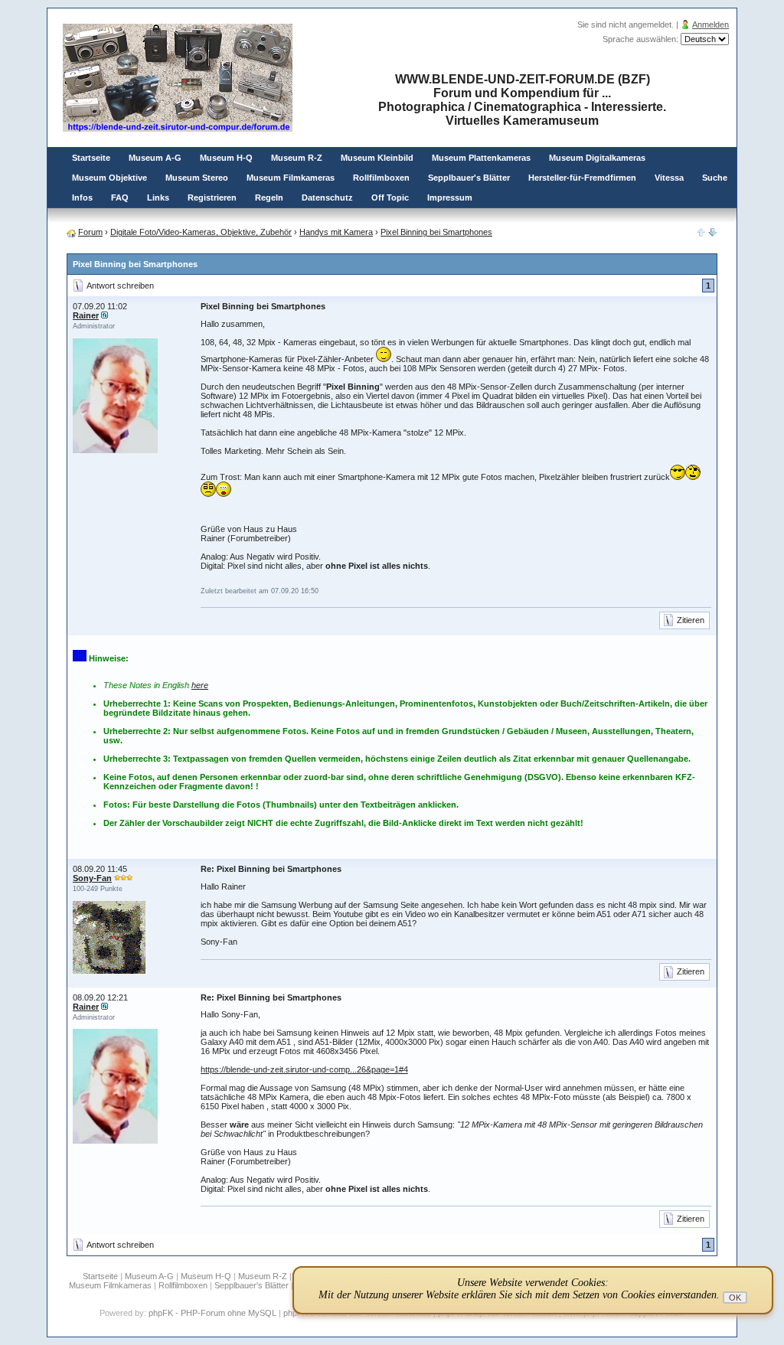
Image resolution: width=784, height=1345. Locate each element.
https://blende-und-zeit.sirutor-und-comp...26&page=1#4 (304, 1069)
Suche (714, 177)
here (199, 685)
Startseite (91, 157)
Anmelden (710, 24)
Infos (82, 197)
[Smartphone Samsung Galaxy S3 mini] (712, 233)
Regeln (269, 197)
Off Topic (390, 197)
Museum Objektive (109, 177)
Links (158, 197)
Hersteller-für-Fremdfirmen (582, 177)
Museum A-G (155, 157)
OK (735, 1297)
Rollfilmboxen (381, 177)
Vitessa (669, 177)
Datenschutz (327, 197)
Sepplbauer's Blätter (469, 177)
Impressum (449, 197)
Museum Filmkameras (291, 177)
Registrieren (212, 197)
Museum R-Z (296, 157)
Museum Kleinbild (377, 157)
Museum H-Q (226, 157)
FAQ (120, 197)
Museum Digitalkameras (597, 157)
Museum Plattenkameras (481, 157)
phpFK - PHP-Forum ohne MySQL (214, 1312)
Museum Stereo (196, 177)
